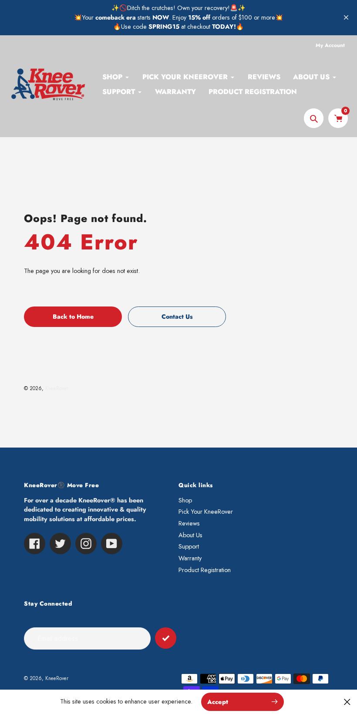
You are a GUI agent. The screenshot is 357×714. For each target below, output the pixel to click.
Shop (185, 500)
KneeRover (56, 388)
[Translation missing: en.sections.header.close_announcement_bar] (346, 17)
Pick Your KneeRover (205, 511)
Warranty (190, 558)
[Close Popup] (347, 701)
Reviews (189, 523)
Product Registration (204, 570)
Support (188, 546)
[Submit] (165, 638)
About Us (190, 535)
